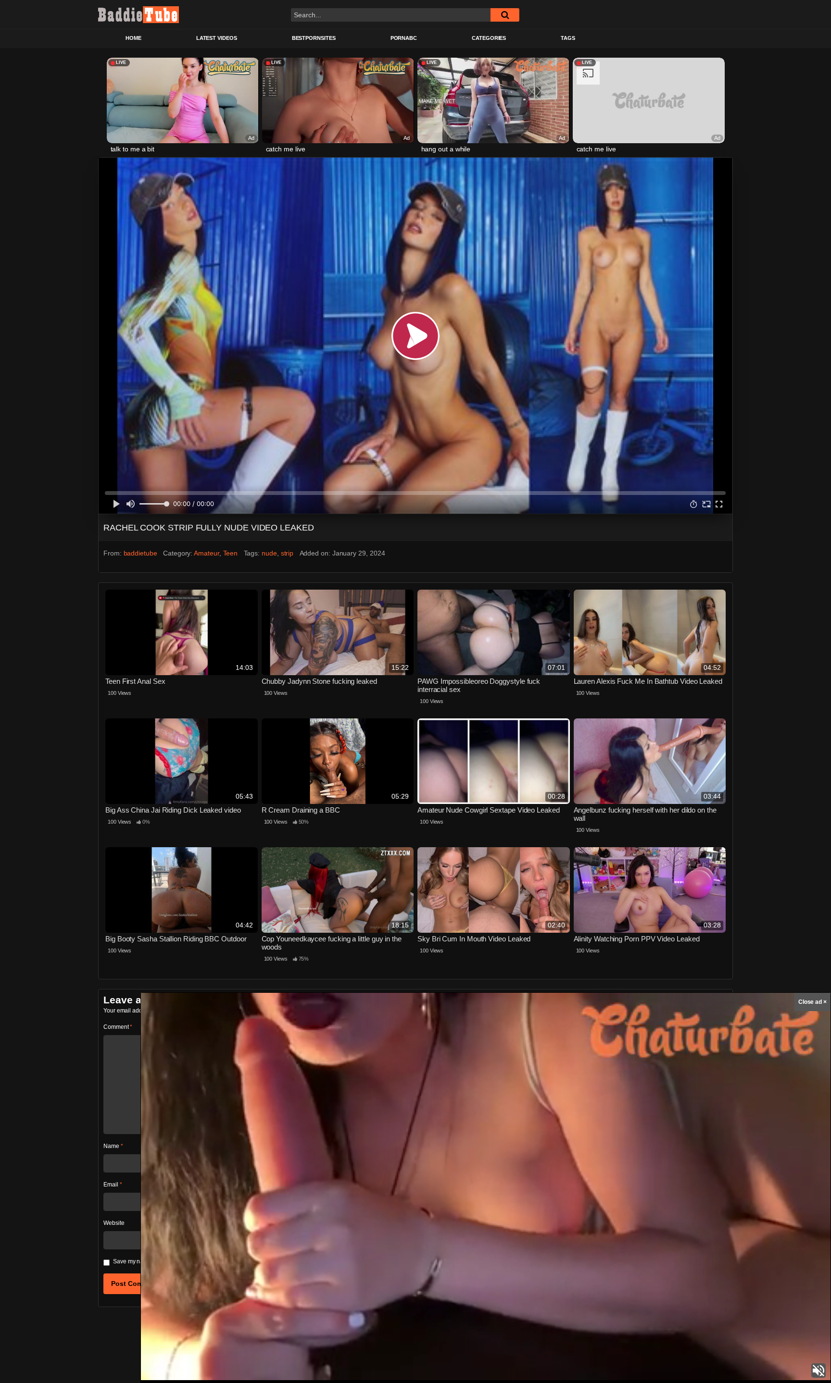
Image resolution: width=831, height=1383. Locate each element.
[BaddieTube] (138, 14)
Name (113, 1146)
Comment (117, 1027)
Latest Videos (216, 38)
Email (112, 1184)
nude (269, 553)
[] (505, 15)
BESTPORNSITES (314, 38)
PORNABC (403, 38)
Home (133, 38)
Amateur (206, 553)
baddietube (140, 553)
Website (113, 1223)
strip (287, 553)
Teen (230, 553)
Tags (568, 38)
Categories (489, 38)
